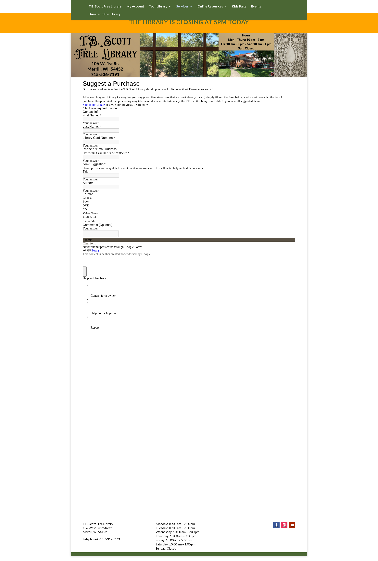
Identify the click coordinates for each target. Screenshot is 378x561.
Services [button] (182, 6)
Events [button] (256, 6)
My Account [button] (135, 6)
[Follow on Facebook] (276, 525)
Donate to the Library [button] (104, 14)
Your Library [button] (158, 6)
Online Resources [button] (210, 6)
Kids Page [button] (239, 6)
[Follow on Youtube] (292, 525)
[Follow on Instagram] (284, 525)
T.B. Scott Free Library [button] (105, 6)
